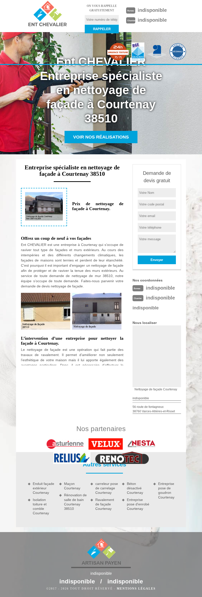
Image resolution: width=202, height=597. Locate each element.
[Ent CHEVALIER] (47, 14)
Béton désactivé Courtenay (135, 488)
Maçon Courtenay (72, 486)
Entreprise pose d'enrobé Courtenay (138, 504)
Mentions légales (136, 588)
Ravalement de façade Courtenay (104, 504)
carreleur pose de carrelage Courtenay (106, 488)
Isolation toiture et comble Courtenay (41, 506)
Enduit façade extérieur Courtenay (43, 488)
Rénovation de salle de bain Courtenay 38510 (75, 502)
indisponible (152, 10)
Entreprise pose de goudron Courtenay (166, 490)
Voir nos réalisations (101, 137)
